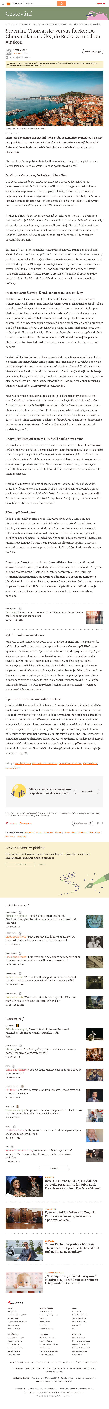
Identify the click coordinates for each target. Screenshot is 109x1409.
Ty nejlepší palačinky (16, 1337)
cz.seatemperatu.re (70, 763)
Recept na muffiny (15, 1341)
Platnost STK (77, 1355)
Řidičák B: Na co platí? (81, 1348)
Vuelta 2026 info (46, 1311)
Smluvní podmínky (48, 1389)
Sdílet (21, 58)
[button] (54, 98)
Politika (10, 1090)
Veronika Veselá (12, 1086)
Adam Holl (10, 1025)
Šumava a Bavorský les (49, 1344)
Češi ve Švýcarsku (47, 1348)
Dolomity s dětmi (47, 1355)
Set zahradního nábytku (85, 1368)
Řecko (38, 833)
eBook (11, 58)
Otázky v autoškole (79, 1351)
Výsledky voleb (13, 1318)
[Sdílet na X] (102, 823)
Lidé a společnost (16, 937)
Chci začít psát (20, 864)
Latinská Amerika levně (49, 1351)
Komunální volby (14, 1329)
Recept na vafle (14, 1351)
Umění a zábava (15, 1131)
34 (29, 58)
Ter (7, 1147)
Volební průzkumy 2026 (17, 1315)
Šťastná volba (69, 833)
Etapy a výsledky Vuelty (49, 1315)
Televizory (39, 1381)
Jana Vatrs (10, 1106)
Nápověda (63, 1389)
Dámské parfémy (67, 1378)
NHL (74, 1329)
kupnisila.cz (90, 763)
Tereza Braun (21, 50)
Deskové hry (90, 1378)
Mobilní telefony (37, 1378)
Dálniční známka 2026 (81, 1341)
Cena (97, 833)
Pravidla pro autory (34, 1392)
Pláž (91, 833)
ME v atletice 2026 (79, 1322)
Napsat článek (86, 791)
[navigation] (3, 4)
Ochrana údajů (85, 1389)
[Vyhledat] (61, 3)
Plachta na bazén (38, 1368)
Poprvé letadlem (46, 1341)
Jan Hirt (43, 1318)
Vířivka (59, 1372)
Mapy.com (29, 1362)
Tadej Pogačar (45, 1322)
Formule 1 (76, 1325)
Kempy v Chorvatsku (48, 1337)
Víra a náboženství (16, 1070)
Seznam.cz (100, 4)
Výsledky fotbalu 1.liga (80, 1315)
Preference (10, 836)
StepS (8, 1066)
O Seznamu (32, 1389)
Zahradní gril (50, 1372)
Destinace (82, 833)
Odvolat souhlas (51, 1392)
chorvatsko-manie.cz (44, 763)
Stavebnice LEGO (52, 1378)
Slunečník (61, 1368)
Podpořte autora (91, 52)
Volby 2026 (12, 1311)
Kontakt (73, 1389)
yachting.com (23, 763)
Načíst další (54, 1169)
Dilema (58, 833)
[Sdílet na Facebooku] (98, 823)
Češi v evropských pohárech (87, 1362)
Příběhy (10, 1050)
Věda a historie (14, 977)
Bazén (27, 1368)
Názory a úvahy (14, 1110)
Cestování (11, 613)
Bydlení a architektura (19, 1151)
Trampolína (51, 1368)
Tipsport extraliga (79, 1318)
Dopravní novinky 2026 (81, 1344)
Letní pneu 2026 (78, 1337)
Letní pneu (80, 1378)
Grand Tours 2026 (47, 1329)
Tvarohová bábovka (15, 1348)
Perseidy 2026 (56, 1362)
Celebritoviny (11, 1046)
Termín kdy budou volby (17, 1322)
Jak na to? (42, 864)
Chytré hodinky (51, 1381)
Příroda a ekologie (16, 916)
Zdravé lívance (13, 1344)
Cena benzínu (68, 1362)
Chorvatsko (28, 833)
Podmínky (22, 836)
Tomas (8, 1126)
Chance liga (77, 1311)
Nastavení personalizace (72, 1392)
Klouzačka (71, 1368)
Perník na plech (14, 1355)
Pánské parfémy (65, 1381)
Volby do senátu (14, 1325)
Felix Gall (43, 1325)
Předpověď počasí (42, 1362)
